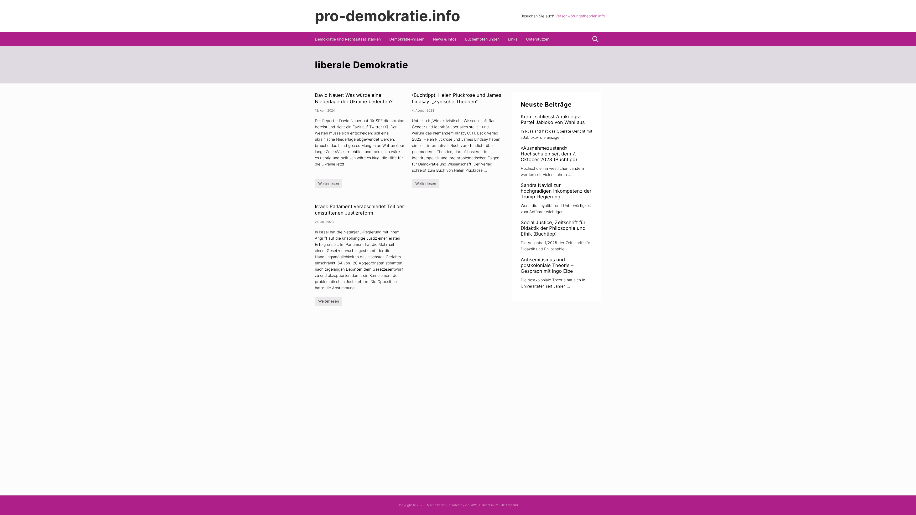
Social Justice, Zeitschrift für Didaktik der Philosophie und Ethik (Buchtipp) (553, 228)
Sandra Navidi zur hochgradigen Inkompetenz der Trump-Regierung (556, 191)
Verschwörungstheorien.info (580, 16)
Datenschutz (510, 505)
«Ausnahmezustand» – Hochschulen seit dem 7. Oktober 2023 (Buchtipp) (549, 153)
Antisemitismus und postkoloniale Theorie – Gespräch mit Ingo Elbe (547, 265)
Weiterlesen (328, 184)
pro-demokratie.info (387, 16)
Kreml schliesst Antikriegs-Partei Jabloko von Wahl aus (553, 119)
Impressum (490, 505)
